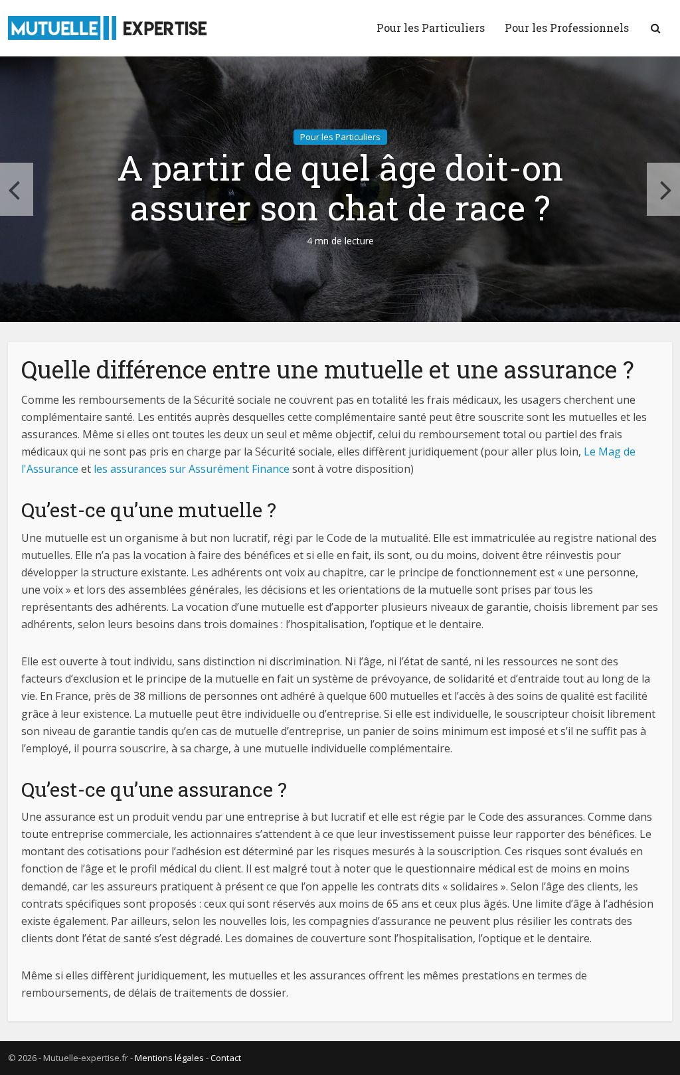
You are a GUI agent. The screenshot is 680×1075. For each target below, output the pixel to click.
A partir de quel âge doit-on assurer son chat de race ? (340, 188)
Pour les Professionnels (567, 28)
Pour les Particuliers (431, 28)
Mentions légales (169, 1058)
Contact (226, 1058)
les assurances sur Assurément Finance (192, 468)
